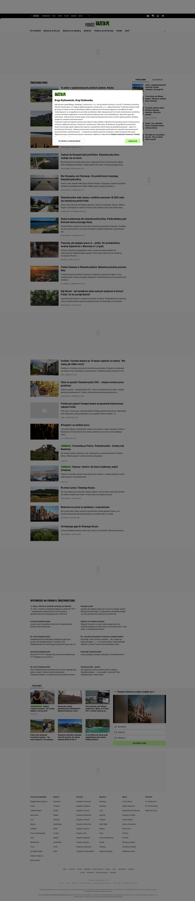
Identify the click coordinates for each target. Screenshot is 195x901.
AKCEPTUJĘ (133, 141)
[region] (97, 118)
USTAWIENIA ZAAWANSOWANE (69, 141)
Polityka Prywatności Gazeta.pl (121, 134)
